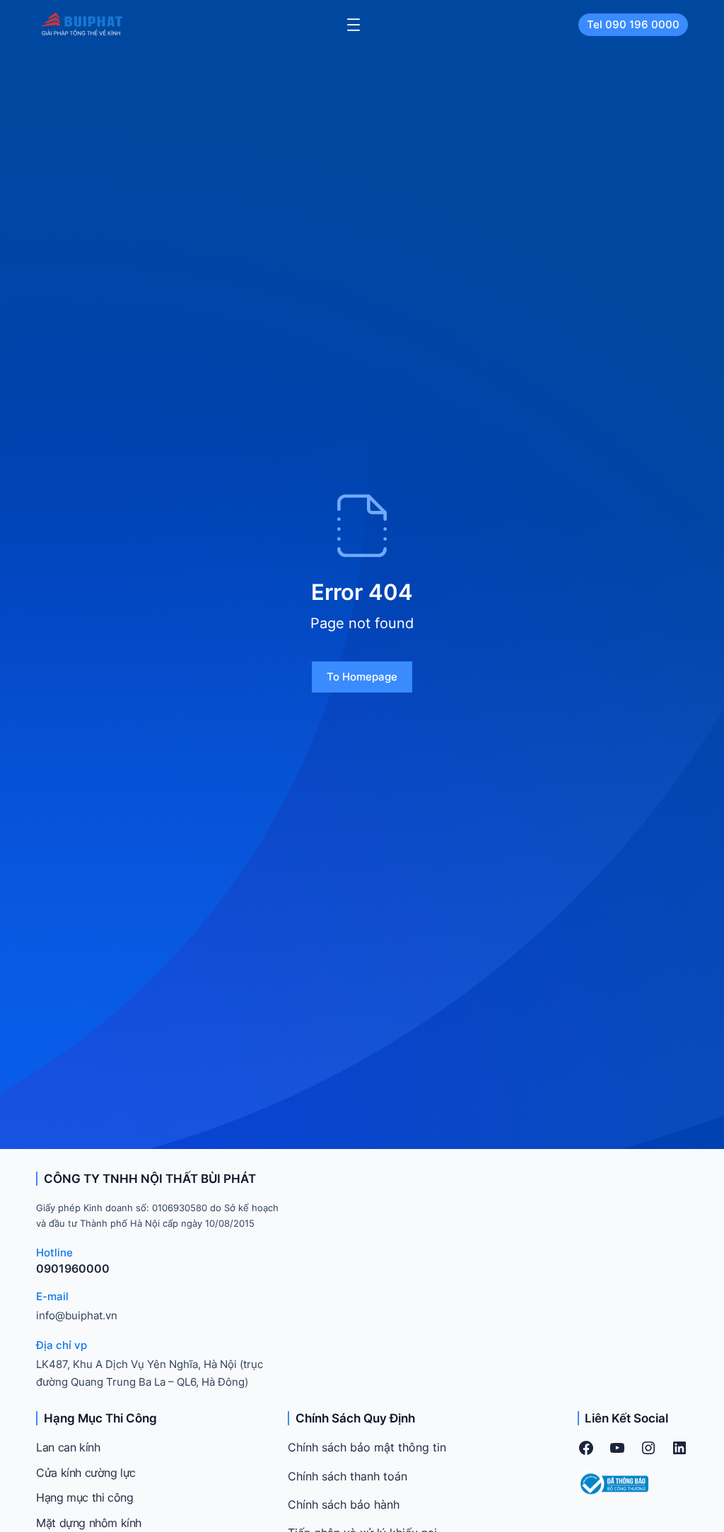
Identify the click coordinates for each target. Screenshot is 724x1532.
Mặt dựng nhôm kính (88, 1523)
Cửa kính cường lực (86, 1473)
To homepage (362, 676)
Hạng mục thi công (84, 1497)
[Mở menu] (353, 24)
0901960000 (73, 1268)
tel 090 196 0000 (633, 24)
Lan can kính (68, 1447)
